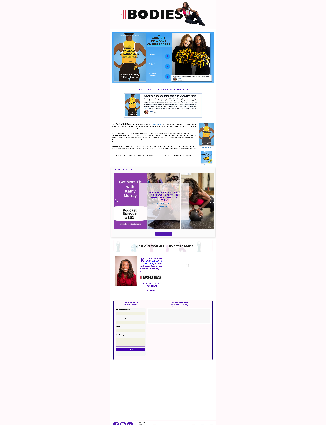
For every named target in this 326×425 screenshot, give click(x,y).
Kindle (210, 147)
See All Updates (163, 234)
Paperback (204, 147)
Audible (206, 165)
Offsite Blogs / (156, 204)
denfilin (160, 208)
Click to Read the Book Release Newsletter (163, 89)
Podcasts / (164, 204)
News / (149, 204)
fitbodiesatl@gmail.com (183, 306)
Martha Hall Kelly (157, 124)
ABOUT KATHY (151, 290)
